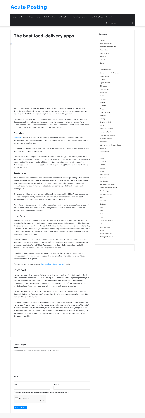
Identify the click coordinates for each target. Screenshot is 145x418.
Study (102, 210)
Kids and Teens (105, 151)
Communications (105, 69)
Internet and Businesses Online (110, 145)
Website (56, 384)
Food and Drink (105, 112)
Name (16, 376)
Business (30, 17)
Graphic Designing (106, 122)
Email (16, 384)
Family (102, 96)
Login (21, 17)
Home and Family (106, 132)
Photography (104, 174)
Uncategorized (105, 227)
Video (102, 230)
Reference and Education (108, 187)
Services (103, 201)
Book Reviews (104, 53)
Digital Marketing (49, 17)
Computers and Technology (109, 73)
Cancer (102, 60)
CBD (101, 66)
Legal (102, 158)
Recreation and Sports (107, 184)
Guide (102, 125)
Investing (103, 148)
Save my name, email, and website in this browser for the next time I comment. (42, 392)
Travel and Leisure (106, 220)
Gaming (102, 119)
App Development (106, 43)
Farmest (103, 99)
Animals (102, 40)
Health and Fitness (64, 17)
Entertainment (105, 89)
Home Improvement (80, 17)
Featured (103, 106)
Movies (102, 168)
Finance (102, 109)
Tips (101, 217)
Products (103, 178)
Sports (102, 207)
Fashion (38, 17)
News (102, 171)
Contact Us (109, 17)
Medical (102, 165)
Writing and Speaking (107, 237)
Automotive (104, 50)
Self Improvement (106, 194)
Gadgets (103, 115)
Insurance (103, 142)
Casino (102, 63)
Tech (101, 214)
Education (103, 86)
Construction (104, 76)
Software (103, 204)
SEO (101, 197)
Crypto (102, 79)
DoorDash (17, 138)
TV (101, 224)
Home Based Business (107, 135)
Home (14, 17)
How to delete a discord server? (53, 264)
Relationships (104, 191)
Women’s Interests (106, 233)
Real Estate (104, 181)
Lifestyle (103, 161)
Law (101, 155)
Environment (104, 92)
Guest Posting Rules (96, 17)
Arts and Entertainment (108, 46)
